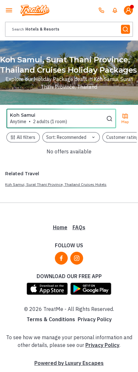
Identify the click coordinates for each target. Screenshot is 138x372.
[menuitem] (114, 10)
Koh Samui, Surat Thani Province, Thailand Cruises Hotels (56, 184)
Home (60, 227)
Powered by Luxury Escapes (69, 363)
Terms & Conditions (51, 319)
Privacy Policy (95, 319)
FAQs (79, 227)
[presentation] (69, 29)
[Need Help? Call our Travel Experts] (101, 10)
